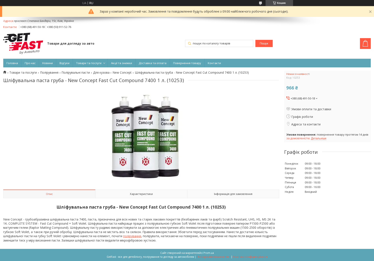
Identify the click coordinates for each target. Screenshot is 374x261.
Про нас (30, 63)
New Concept (122, 73)
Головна (12, 63)
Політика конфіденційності (250, 257)
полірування (132, 236)
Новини (47, 63)
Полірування (49, 73)
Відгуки (64, 63)
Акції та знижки (121, 63)
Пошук (264, 43)
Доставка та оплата (152, 63)
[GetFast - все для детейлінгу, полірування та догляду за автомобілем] (23, 44)
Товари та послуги (89, 63)
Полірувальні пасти (75, 73)
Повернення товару (187, 63)
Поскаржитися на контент (213, 257)
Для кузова (101, 73)
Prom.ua (208, 253)
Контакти (214, 63)
